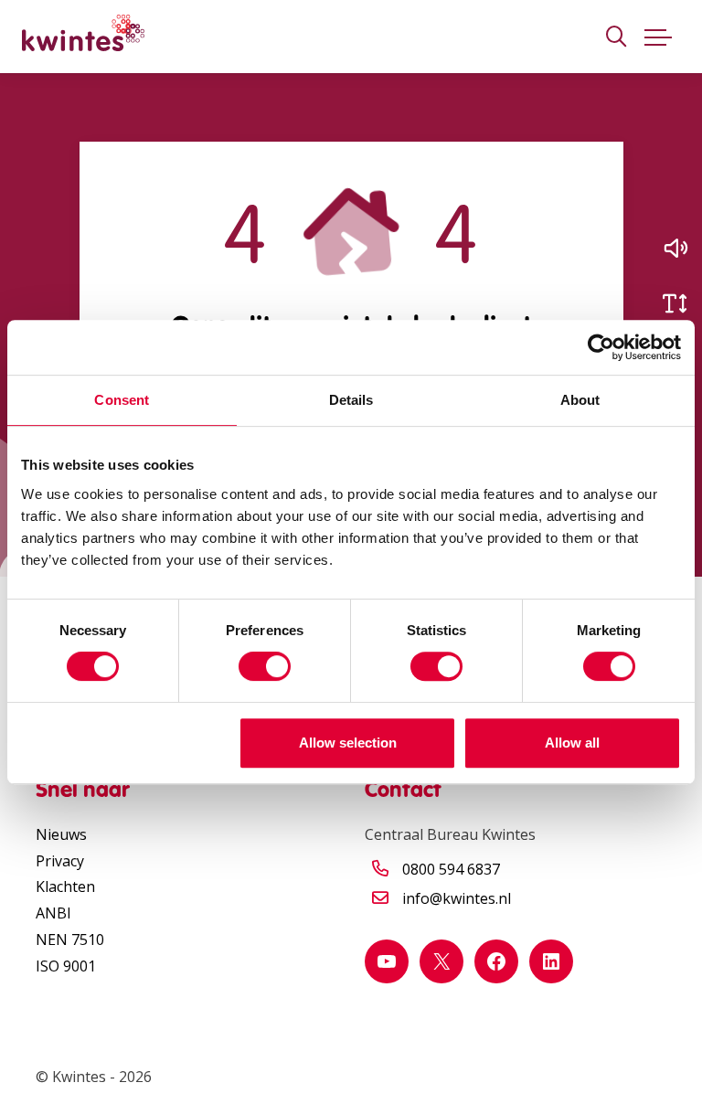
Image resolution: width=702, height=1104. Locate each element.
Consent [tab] (121, 400)
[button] (674, 248)
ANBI (53, 913)
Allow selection (348, 742)
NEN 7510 (70, 939)
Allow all (572, 742)
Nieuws (61, 834)
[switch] (265, 666)
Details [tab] (351, 400)
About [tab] (580, 400)
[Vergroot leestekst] (674, 303)
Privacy (60, 861)
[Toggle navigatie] (658, 36)
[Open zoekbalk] (615, 37)
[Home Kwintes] (83, 36)
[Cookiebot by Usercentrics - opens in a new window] (601, 347)
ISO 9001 (66, 966)
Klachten (65, 886)
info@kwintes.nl (456, 898)
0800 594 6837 (451, 869)
